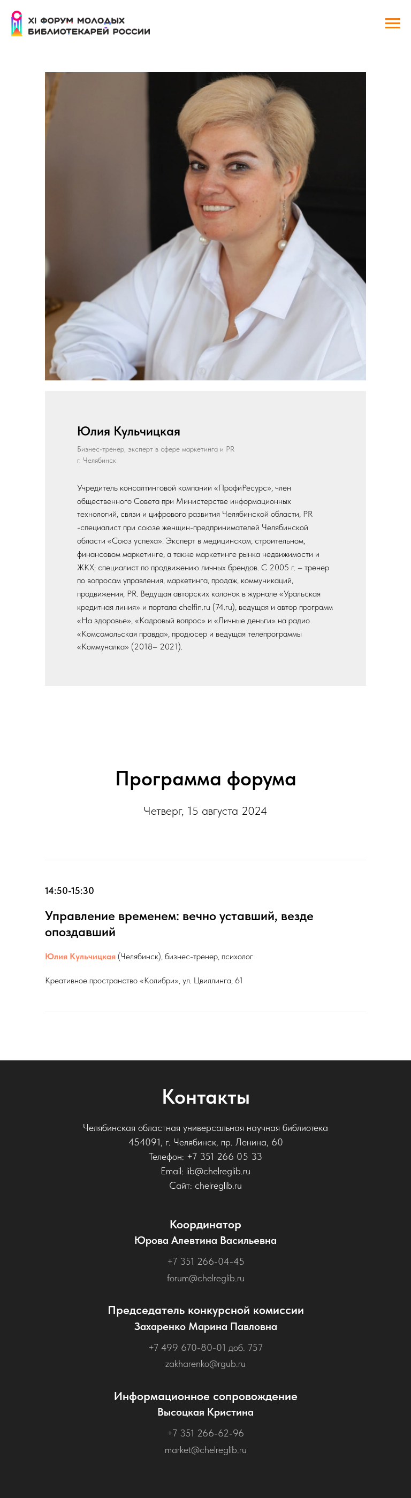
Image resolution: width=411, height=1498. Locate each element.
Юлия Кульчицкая (80, 956)
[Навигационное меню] (392, 23)
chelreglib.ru (218, 1185)
